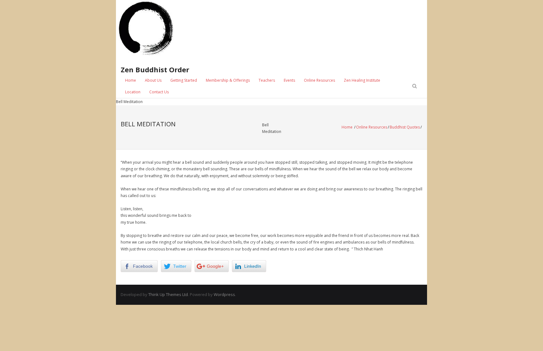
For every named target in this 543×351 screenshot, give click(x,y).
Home (130, 80)
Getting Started (183, 80)
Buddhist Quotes (405, 127)
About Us (153, 80)
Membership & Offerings (228, 80)
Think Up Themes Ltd (168, 294)
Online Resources (319, 80)
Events (289, 80)
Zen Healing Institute (362, 80)
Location (132, 92)
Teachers (267, 80)
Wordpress (224, 294)
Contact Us (159, 92)
